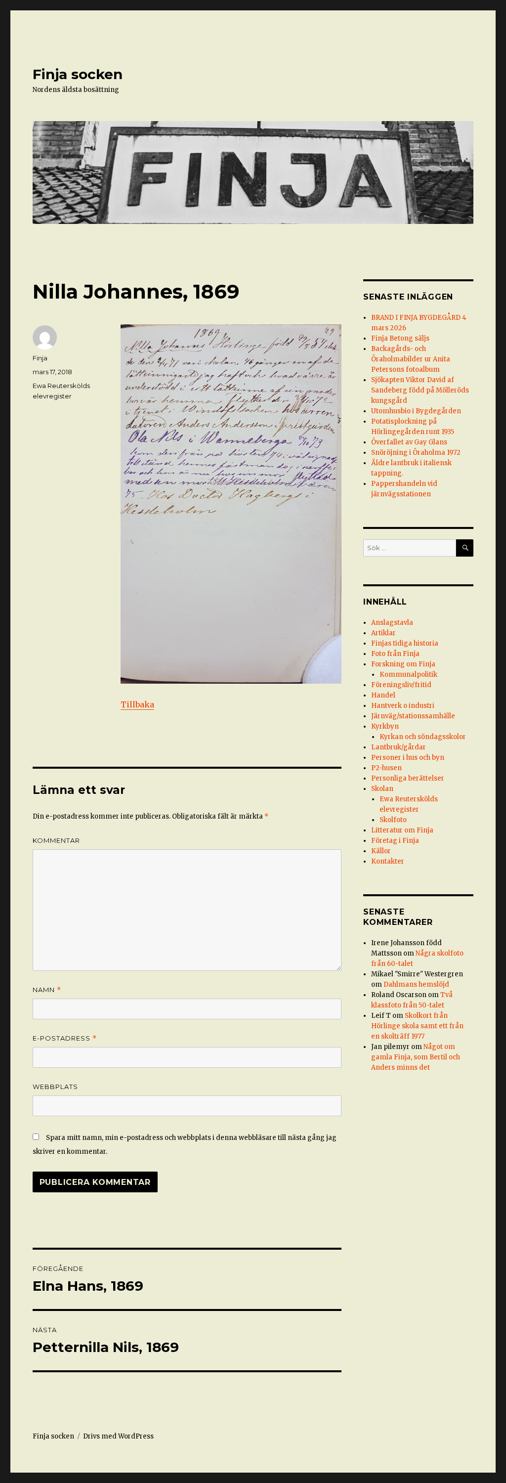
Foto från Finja (395, 654)
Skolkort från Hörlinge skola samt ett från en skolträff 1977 (417, 1026)
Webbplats (55, 1086)
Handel (383, 695)
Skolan (382, 789)
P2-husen (386, 768)
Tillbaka (137, 704)
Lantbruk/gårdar (398, 747)
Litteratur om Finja (402, 830)
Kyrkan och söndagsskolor (423, 737)
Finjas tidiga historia (404, 643)
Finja (40, 358)
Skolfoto (393, 820)
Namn (47, 990)
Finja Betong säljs (400, 338)
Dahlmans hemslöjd (416, 984)
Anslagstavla (392, 622)
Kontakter (387, 861)
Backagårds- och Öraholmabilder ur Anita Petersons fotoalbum (410, 359)
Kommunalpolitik (408, 674)
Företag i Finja (395, 840)
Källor (381, 851)
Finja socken (78, 74)
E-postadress (65, 1038)
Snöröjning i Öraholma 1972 (416, 452)
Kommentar (56, 840)
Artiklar (383, 633)
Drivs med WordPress (118, 1436)
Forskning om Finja (403, 664)
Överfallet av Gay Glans (409, 442)
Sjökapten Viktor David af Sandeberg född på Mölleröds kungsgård (420, 390)
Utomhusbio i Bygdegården (416, 411)
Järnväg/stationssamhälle (413, 716)
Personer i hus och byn (407, 757)
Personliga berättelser (407, 778)
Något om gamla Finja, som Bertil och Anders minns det (415, 1057)
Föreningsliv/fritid (401, 685)
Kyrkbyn (385, 726)
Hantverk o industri (402, 705)
